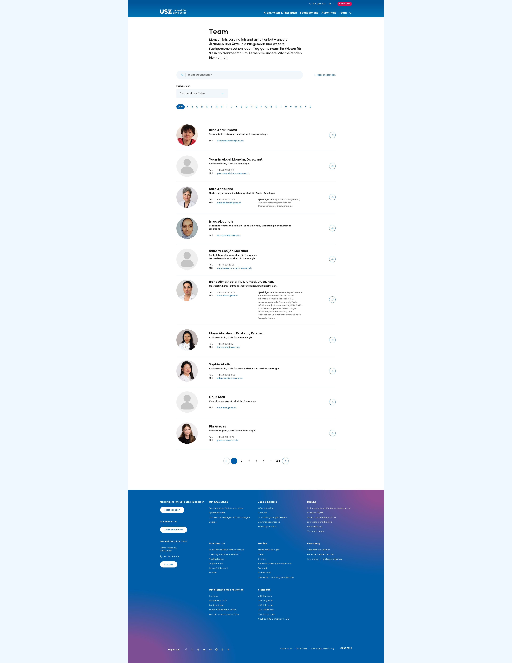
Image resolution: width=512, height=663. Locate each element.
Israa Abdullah (221, 221)
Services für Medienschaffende (275, 563)
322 (278, 460)
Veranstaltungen (316, 531)
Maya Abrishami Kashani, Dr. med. (236, 333)
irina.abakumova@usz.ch (230, 140)
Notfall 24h (344, 4)
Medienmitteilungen (269, 549)
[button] (202, 93)
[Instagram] (216, 649)
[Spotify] (228, 649)
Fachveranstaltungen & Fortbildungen (229, 517)
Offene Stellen (266, 508)
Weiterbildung (314, 526)
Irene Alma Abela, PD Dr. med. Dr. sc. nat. (241, 282)
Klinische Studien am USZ (320, 554)
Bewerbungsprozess (269, 521)
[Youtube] (210, 649)
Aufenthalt (328, 12)
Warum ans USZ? (218, 600)
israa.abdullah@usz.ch (229, 235)
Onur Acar (217, 397)
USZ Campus (265, 596)
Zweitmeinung (216, 605)
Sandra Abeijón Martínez (229, 251)
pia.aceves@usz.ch (227, 440)
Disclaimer (301, 648)
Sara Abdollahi (221, 189)
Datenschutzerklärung (322, 648)
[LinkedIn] (204, 649)
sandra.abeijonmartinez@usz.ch (234, 268)
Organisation (216, 563)
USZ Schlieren (265, 605)
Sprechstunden (217, 512)
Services (213, 596)
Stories (262, 558)
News (261, 554)
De (330, 4)
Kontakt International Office (224, 614)
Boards (213, 521)
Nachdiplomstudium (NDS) (321, 517)
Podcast (262, 568)
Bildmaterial (264, 572)
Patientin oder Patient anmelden (226, 508)
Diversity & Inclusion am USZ (224, 554)
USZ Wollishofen (266, 614)
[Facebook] (186, 649)
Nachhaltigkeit (217, 558)
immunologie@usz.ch (228, 347)
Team (342, 12)
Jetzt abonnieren (173, 529)
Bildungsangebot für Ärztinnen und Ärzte (329, 508)
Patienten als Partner (318, 549)
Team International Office (223, 609)
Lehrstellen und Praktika (320, 521)
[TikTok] (222, 649)
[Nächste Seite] (285, 461)
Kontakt (168, 564)
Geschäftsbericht (218, 568)
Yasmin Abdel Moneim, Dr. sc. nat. (236, 159)
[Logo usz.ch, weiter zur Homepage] (173, 12)
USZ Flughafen (265, 600)
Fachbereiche (309, 12)
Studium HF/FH (315, 512)
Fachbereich (183, 86)
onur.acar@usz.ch (226, 407)
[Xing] (198, 649)
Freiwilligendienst (267, 526)
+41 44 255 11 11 (318, 4)
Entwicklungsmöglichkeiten (272, 517)
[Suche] (350, 13)
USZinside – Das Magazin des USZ (276, 577)
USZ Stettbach (266, 609)
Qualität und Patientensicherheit (226, 549)
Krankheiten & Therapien (280, 12)
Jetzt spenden (172, 509)
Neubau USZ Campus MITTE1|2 (273, 618)
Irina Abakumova (223, 130)
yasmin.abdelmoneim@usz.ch (233, 173)
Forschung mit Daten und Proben (325, 558)
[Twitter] (192, 649)
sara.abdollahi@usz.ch (229, 202)
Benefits (262, 512)
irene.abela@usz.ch (227, 295)
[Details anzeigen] (332, 135)
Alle (180, 106)
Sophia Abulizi (220, 364)
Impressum (286, 648)
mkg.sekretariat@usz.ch (230, 378)
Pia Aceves (217, 426)
